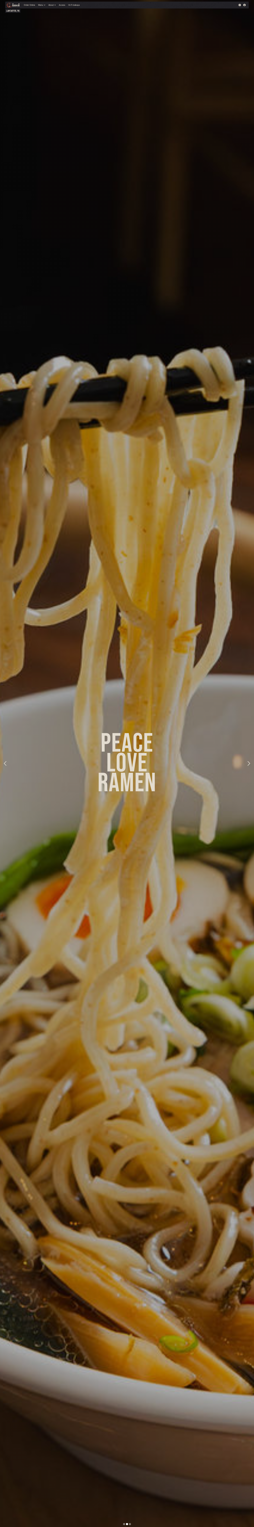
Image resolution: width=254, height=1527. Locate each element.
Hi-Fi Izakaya (74, 5)
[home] (13, 5)
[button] (42, 5)
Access (62, 5)
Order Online (29, 5)
